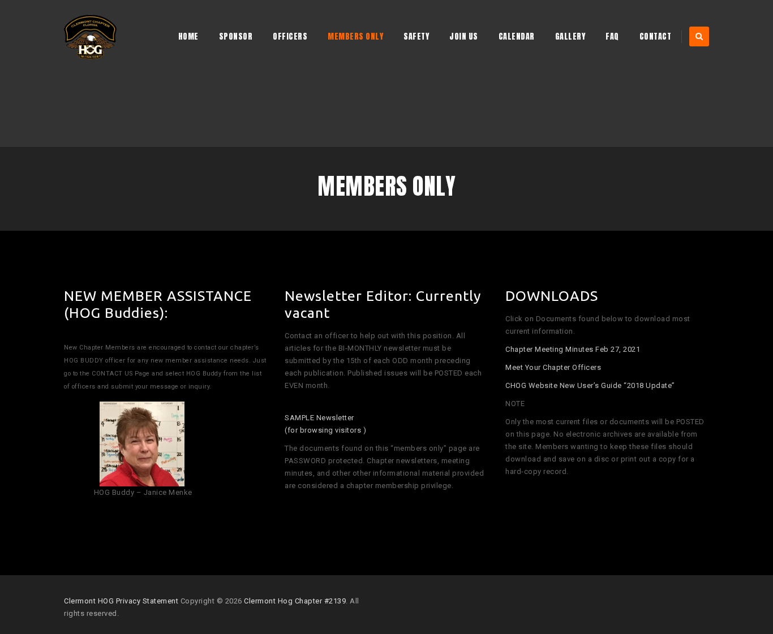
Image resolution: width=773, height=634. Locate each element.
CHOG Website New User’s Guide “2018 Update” (591, 385)
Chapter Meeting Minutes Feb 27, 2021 (572, 349)
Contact (655, 36)
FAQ (612, 36)
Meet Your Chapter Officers (553, 367)
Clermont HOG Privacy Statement (121, 601)
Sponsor (236, 36)
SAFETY (416, 36)
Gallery (570, 36)
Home (188, 36)
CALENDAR (517, 36)
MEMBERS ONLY (355, 36)
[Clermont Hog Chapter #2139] (90, 37)
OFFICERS (290, 36)
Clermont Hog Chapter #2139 (295, 601)
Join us (463, 36)
